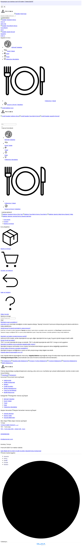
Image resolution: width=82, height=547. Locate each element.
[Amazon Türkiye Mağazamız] (37, 361)
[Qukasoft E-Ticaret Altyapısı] (41, 544)
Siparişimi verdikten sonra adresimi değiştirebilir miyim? (18, 344)
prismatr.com (5, 324)
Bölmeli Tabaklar (9, 399)
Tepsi (5, 403)
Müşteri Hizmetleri (6, 410)
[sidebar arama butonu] (2, 126)
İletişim (6, 384)
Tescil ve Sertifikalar (10, 390)
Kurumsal (4, 377)
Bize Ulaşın (4, 421)
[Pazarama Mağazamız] (69, 361)
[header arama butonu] (5, 18)
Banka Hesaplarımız (10, 388)
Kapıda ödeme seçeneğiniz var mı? (12, 352)
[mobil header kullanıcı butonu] (10, 116)
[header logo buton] (13, 14)
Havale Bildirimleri (9, 418)
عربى (17, 425)
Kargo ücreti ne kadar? (8, 340)
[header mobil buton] (7, 114)
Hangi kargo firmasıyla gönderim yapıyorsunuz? (15, 328)
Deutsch (13, 425)
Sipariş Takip (69, 214)
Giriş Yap (20, 214)
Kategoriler (4, 396)
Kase (5, 405)
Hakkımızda (7, 380)
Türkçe (3, 425)
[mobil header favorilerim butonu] (29, 116)
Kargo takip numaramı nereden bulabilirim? (14, 348)
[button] (41, 34)
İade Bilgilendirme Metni (8, 451)
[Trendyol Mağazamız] (54, 361)
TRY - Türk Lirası (6, 429)
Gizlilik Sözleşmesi (9, 382)
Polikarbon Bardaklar (10, 407)
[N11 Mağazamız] (6, 361)
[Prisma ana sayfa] (7, 369)
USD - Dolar (15, 429)
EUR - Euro (22, 429)
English (7, 425)
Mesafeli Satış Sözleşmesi (33, 451)
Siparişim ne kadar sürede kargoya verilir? (14, 336)
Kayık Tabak (8, 401)
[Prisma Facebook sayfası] (4, 375)
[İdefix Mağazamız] (7, 363)
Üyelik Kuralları (8, 386)
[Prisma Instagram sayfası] (12, 375)
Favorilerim (43, 214)
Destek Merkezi (26, 216)
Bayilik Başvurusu (9, 392)
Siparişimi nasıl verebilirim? (9, 322)
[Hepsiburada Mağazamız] (19, 361)
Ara (2, 320)
